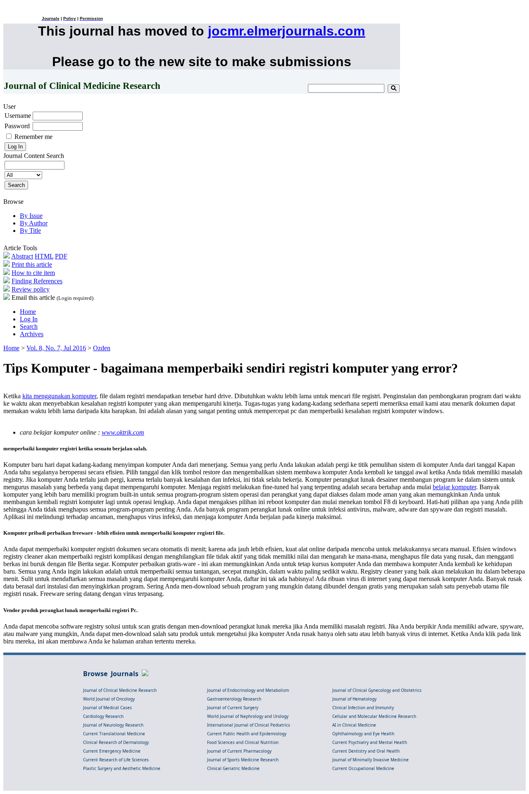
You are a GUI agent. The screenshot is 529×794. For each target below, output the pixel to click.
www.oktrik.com (123, 432)
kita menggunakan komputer (59, 395)
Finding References (37, 281)
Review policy (31, 289)
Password (17, 125)
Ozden (101, 348)
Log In (29, 319)
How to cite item (33, 272)
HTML (44, 256)
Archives (31, 333)
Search (29, 326)
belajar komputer (454, 486)
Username (18, 115)
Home (28, 311)
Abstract (22, 256)
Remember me (33, 136)
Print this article (32, 264)
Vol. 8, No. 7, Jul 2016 (56, 348)
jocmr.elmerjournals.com (286, 31)
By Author (34, 223)
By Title (30, 230)
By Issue (31, 215)
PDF (61, 256)
